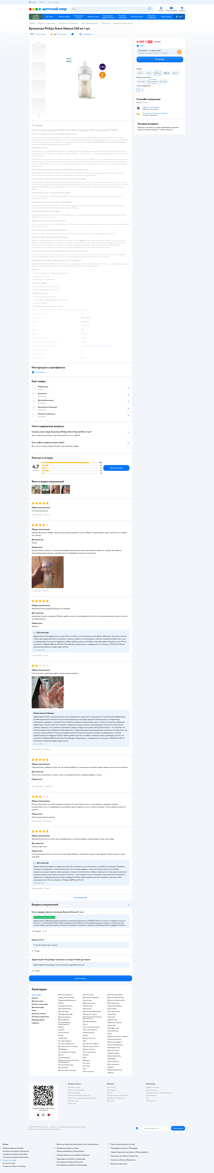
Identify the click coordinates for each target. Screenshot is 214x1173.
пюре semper (112, 1009)
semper (85, 1035)
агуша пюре (111, 1025)
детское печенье (113, 1050)
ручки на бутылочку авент (67, 1052)
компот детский (88, 1071)
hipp (84, 1041)
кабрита (61, 1027)
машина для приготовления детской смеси (92, 1018)
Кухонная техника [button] (39, 1013)
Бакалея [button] (35, 998)
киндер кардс (63, 1038)
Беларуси (57, 1129)
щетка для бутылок (64, 1009)
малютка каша (88, 1006)
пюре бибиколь (113, 1031)
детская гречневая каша (91, 997)
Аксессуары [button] (36, 995)
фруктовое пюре (113, 1003)
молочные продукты (90, 1030)
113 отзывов (62, 34)
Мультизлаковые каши (65, 1065)
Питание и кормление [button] (40, 1017)
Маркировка (40, 372)
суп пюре (86, 1063)
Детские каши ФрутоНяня (92, 1011)
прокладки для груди (65, 1014)
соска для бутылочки (65, 1006)
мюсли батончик (113, 1061)
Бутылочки (106, 23)
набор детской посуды (66, 997)
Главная (32, 23)
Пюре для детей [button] (38, 1020)
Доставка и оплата (74, 1087)
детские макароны (64, 1017)
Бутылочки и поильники (68, 23)
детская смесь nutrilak (90, 1046)
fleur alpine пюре (113, 1011)
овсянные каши (88, 995)
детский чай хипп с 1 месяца (68, 1046)
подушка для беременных (67, 1000)
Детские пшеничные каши (67, 1070)
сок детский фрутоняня (66, 1044)
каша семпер (87, 1000)
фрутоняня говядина (114, 1042)
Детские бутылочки (90, 23)
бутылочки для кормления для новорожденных (68, 1061)
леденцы (110, 1073)
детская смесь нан (89, 1038)
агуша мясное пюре (114, 1039)
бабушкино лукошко (114, 1022)
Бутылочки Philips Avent (122, 23)
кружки (60, 1055)
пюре (109, 1034)
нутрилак (61, 1030)
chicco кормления (89, 1052)
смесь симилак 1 (63, 1032)
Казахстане (49, 1129)
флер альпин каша (89, 1003)
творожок (86, 1060)
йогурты (86, 1055)
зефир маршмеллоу (114, 1056)
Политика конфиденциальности (79, 1095)
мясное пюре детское (115, 1045)
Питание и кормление (46, 23)
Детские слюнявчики (65, 995)
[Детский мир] (48, 9)
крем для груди (63, 1011)
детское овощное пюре (115, 997)
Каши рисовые (63, 1068)
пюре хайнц (111, 1014)
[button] (179, 17)
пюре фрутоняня (113, 1028)
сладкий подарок (113, 1053)
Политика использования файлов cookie (82, 1098)
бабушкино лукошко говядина (117, 1036)
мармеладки (111, 1059)
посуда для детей (64, 1057)
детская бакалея (63, 1020)
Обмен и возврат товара (76, 1090)
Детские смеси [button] (37, 1001)
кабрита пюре (112, 1020)
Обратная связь (73, 1101)
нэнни (85, 1024)
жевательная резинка (114, 1070)
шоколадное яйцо (113, 1047)
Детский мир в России (36, 1129)
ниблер (61, 1003)
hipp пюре (111, 1017)
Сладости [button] (35, 1023)
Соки (84, 1069)
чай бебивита (62, 1049)
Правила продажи (74, 1093)
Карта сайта (72, 1103)
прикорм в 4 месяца (90, 1014)
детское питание (89, 1049)
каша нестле (87, 1009)
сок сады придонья (64, 1041)
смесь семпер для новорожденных (64, 1023)
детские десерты (113, 1064)
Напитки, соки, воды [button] (40, 1004)
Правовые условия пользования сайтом (72, 1127)
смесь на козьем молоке (91, 1027)
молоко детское (88, 1032)
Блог (147, 1098)
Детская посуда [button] (38, 1007)
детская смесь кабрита (90, 1044)
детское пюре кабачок (115, 995)
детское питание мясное (116, 1000)
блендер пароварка (89, 1021)
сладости (110, 1067)
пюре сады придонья (114, 1006)
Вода (84, 1057)
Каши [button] (34, 1010)
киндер (60, 1035)
